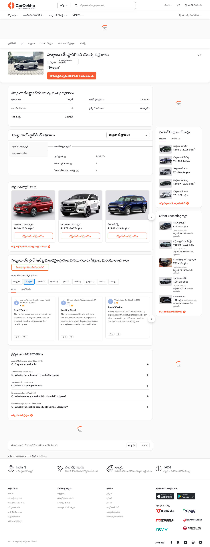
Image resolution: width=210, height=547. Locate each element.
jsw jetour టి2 (179, 278)
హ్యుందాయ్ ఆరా (180, 191)
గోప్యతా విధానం (14, 507)
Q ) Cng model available (23, 364)
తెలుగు (167, 5)
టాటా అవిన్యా (179, 296)
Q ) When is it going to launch (26, 385)
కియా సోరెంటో (179, 222)
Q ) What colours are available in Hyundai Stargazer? (38, 396)
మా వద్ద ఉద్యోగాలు (15, 498)
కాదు (144, 445)
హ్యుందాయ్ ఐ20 (180, 168)
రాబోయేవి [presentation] (176, 138)
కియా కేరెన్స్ (113, 224)
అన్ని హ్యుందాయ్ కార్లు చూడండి (172, 203)
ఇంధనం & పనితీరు (19, 153)
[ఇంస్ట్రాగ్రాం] (193, 542)
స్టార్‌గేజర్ (12, 43)
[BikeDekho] (165, 511)
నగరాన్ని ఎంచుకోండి (190, 15)
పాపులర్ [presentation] (162, 138)
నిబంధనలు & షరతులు (16, 503)
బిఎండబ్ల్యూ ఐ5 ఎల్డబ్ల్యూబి (184, 259)
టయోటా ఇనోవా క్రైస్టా (70, 224)
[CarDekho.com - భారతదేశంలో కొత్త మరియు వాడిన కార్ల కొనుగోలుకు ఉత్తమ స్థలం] (21, 5)
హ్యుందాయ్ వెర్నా (180, 180)
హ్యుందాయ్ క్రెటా (180, 145)
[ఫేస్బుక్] (171, 542)
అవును (131, 445)
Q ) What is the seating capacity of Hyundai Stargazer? (39, 406)
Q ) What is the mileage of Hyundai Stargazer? (35, 375)
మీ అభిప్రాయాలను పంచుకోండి (30, 267)
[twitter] (178, 542)
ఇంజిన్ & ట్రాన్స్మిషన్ (20, 146)
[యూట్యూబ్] (185, 542)
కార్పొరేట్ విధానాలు (15, 512)
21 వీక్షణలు (51, 62)
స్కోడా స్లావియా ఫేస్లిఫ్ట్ (182, 241)
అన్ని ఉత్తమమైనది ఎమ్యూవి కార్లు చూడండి (29, 246)
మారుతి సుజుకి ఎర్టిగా (23, 224)
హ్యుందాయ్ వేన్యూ (181, 157)
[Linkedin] (200, 542)
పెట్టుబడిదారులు (14, 516)
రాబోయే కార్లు (176, 311)
